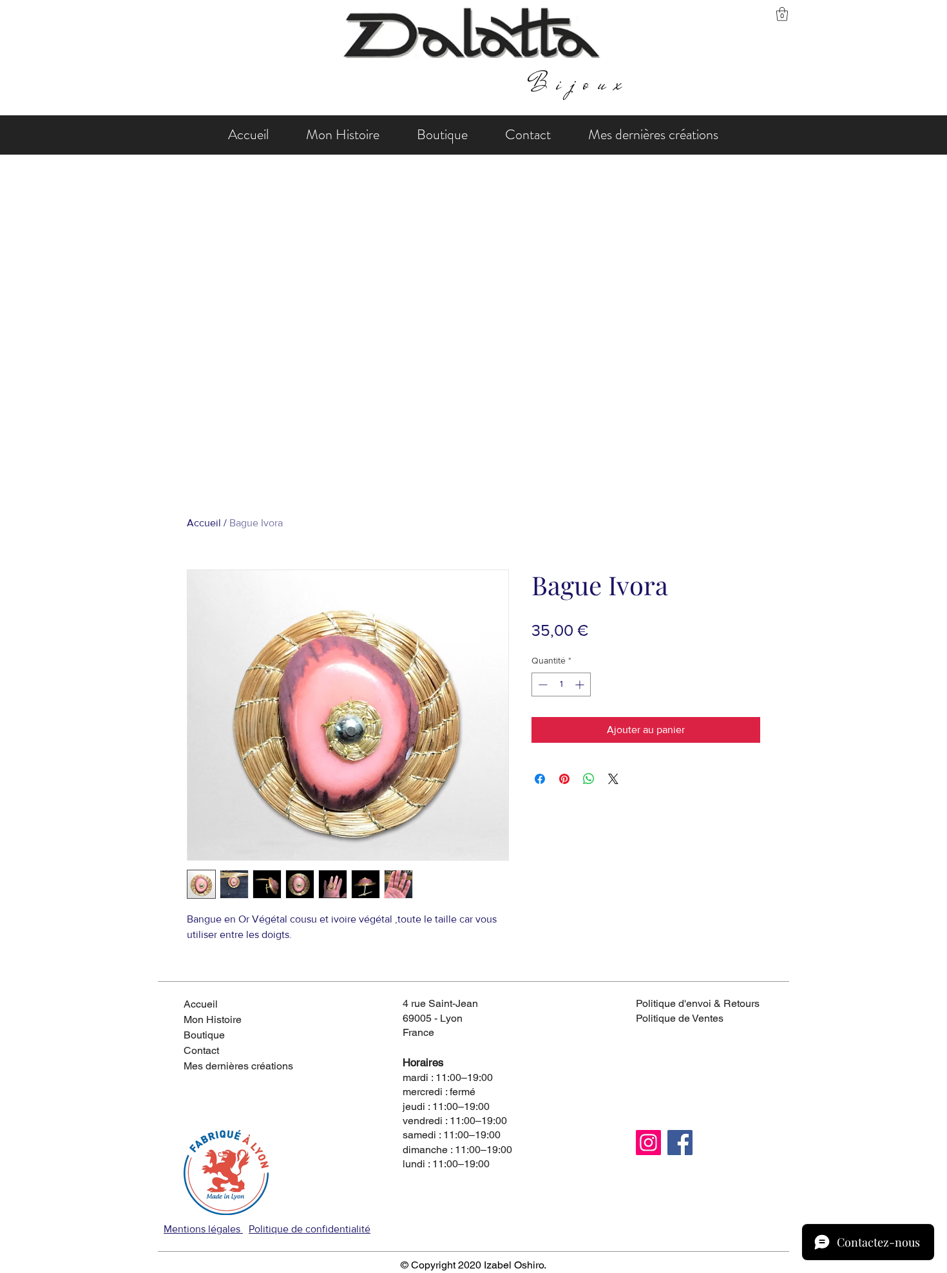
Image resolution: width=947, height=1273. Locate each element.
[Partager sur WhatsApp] (589, 779)
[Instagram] (648, 1142)
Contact (201, 1050)
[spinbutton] (561, 684)
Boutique (204, 1035)
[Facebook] (680, 1142)
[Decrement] (541, 684)
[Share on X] (613, 779)
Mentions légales (203, 1228)
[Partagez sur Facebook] (540, 779)
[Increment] (581, 684)
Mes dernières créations (229, 1066)
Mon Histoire (213, 1019)
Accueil (204, 522)
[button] (782, 14)
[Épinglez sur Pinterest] (564, 779)
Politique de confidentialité (309, 1228)
